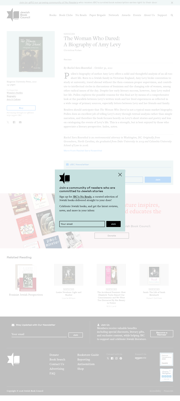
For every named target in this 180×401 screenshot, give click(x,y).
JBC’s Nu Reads (82, 196)
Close (120, 174)
